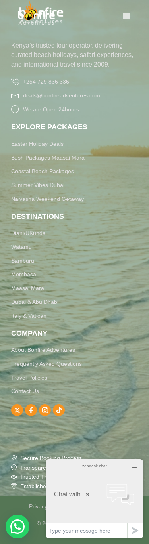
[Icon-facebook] (31, 410)
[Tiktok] (59, 410)
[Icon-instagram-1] (45, 410)
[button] (17, 526)
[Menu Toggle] (126, 16)
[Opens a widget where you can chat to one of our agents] (94, 498)
